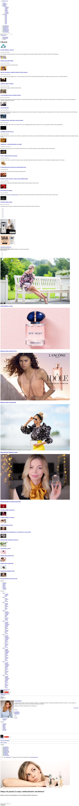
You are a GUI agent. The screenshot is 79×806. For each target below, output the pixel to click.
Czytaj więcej (76, 707)
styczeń (6, 601)
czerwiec (6, 599)
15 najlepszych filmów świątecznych (7, 509)
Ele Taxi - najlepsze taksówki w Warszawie (8, 155)
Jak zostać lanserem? (4, 107)
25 (8, 110)
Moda (6, 9)
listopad (6, 603)
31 (8, 158)
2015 (6, 19)
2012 (6, 22)
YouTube (6, 13)
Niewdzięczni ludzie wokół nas (6, 202)
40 (9, 146)
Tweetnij (2, 738)
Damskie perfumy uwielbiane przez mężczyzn (9, 539)
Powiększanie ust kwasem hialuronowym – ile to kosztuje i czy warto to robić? (15, 532)
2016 (6, 18)
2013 (6, 21)
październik (7, 612)
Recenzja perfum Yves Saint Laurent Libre (10, 501)
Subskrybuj (3, 804)
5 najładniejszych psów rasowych (6, 131)
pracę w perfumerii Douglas (13, 194)
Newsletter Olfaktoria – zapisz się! (7, 49)
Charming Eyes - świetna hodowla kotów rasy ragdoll (10, 144)
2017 (6, 17)
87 (7, 192)
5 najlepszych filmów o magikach (6, 83)
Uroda (6, 11)
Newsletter (2, 246)
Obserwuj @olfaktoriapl (4, 740)
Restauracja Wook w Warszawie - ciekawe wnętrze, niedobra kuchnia (14, 178)
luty (5, 609)
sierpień (6, 595)
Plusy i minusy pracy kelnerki (6, 190)
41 (9, 74)
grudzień (6, 622)
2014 (6, 20)
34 (7, 122)
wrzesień (6, 594)
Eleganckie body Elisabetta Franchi (8, 452)
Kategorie (4, 6)
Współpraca (5, 3)
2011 (6, 23)
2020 (6, 15)
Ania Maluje (16, 711)
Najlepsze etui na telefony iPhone (6, 60)
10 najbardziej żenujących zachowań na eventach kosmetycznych (13, 167)
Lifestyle (6, 8)
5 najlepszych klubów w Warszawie (7, 517)
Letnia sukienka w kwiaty (6, 306)
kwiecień (6, 617)
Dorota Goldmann (18, 700)
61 (8, 204)
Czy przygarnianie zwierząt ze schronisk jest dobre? (10, 95)
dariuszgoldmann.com (34, 757)
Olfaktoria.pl (2, 694)
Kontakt (4, 719)
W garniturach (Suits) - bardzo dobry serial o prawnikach (11, 120)
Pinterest (2, 693)
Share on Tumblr (3, 742)
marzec (6, 608)
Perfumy (6, 10)
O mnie (4, 2)
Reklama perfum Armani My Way (8, 351)
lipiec (6, 596)
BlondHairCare (17, 712)
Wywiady (7, 12)
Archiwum (5, 14)
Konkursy (7, 7)
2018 (6, 16)
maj (5, 600)
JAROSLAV (16, 713)
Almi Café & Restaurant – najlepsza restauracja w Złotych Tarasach (13, 72)
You (2, 689)
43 (7, 169)
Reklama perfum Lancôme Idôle (8, 402)
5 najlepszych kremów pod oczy (6, 525)
